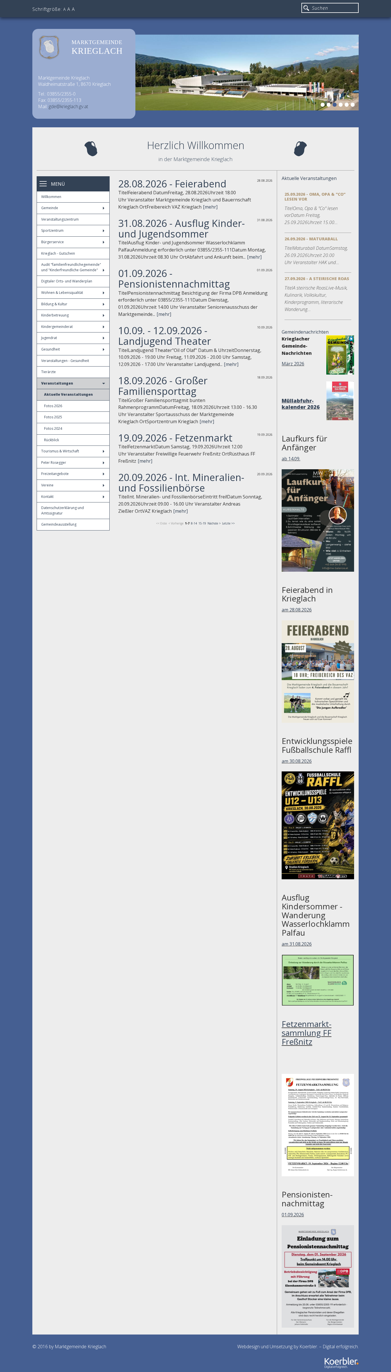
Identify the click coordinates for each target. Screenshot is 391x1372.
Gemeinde (49, 207)
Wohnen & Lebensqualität (62, 292)
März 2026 (293, 364)
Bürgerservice (52, 241)
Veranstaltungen (57, 383)
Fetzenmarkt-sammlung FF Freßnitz (306, 1032)
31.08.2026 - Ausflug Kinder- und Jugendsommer (181, 228)
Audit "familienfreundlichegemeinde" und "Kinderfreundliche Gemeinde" (71, 267)
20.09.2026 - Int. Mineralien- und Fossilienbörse (181, 482)
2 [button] (329, 105)
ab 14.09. (291, 459)
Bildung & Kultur (54, 304)
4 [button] (341, 105)
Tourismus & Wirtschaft (60, 451)
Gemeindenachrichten (305, 332)
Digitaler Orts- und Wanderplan (66, 281)
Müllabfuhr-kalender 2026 (301, 403)
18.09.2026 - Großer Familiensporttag (163, 386)
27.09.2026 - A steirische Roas (317, 278)
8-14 (194, 523)
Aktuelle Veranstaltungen (68, 394)
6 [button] (353, 105)
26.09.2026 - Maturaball (311, 238)
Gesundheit (50, 349)
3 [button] (335, 105)
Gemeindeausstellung (58, 524)
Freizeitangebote (55, 473)
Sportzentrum (52, 230)
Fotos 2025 (53, 417)
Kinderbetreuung (55, 315)
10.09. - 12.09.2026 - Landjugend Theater (164, 336)
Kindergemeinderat (57, 326)
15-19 (202, 523)
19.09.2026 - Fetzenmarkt (175, 437)
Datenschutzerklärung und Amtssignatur (62, 510)
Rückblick (51, 439)
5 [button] (347, 105)
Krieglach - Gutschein (58, 253)
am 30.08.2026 (297, 761)
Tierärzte (48, 371)
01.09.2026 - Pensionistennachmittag (174, 278)
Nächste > (214, 523)
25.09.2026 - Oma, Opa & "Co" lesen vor (315, 196)
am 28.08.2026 (297, 610)
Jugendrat (49, 337)
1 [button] (323, 105)
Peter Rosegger (53, 462)
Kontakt (47, 496)
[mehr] (210, 207)
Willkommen (51, 196)
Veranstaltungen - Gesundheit (65, 360)
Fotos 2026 (53, 405)
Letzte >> (228, 523)
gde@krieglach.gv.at (68, 106)
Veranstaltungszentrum (60, 219)
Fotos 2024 (53, 428)
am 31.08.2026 (297, 944)
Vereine (47, 485)
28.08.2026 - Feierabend (172, 183)
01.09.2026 (293, 1214)
